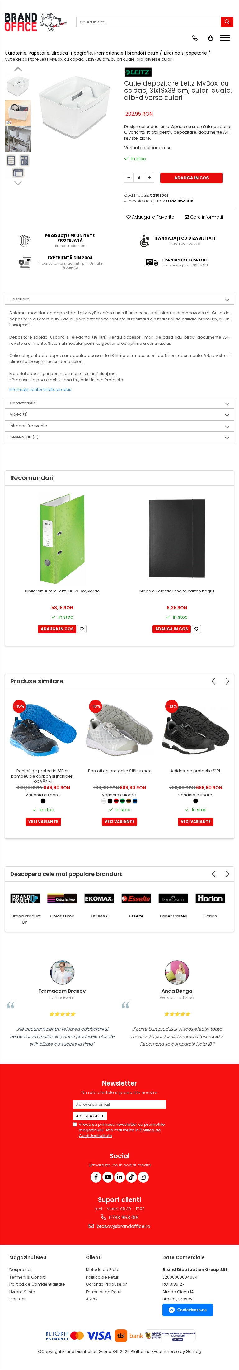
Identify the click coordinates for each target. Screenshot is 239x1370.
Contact (17, 1299)
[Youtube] (107, 1177)
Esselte (138, 916)
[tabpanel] (74, 107)
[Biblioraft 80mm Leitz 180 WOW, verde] (62, 539)
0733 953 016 (123, 1217)
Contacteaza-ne (192, 1310)
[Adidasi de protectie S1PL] (196, 730)
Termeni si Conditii (27, 1277)
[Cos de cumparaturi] (210, 38)
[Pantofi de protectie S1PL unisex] (119, 730)
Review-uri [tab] (24, 437)
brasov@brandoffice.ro (123, 1226)
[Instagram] (143, 1177)
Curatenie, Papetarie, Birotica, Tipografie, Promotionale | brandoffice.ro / (84, 53)
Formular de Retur (104, 1292)
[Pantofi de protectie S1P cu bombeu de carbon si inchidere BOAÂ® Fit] (43, 730)
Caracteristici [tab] (23, 403)
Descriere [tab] (20, 299)
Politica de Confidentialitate (37, 1284)
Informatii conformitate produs (40, 390)
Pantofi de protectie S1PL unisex (119, 771)
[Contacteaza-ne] (195, 38)
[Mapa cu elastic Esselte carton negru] (176, 539)
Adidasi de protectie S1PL (196, 771)
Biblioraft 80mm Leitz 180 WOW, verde (62, 591)
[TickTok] (131, 1177)
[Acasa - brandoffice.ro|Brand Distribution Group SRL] (36, 22)
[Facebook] (96, 1177)
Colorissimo (64, 916)
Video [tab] (19, 414)
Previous (18, 70)
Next (18, 182)
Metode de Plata (103, 1270)
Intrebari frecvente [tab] (28, 426)
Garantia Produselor (106, 1284)
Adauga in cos (191, 178)
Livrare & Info (22, 1292)
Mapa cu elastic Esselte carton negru (176, 591)
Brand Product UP (27, 919)
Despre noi (20, 1270)
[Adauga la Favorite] (82, 629)
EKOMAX (100, 916)
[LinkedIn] (119, 1177)
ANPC (91, 1299)
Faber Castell (175, 916)
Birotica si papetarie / (188, 53)
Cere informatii (206, 217)
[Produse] (225, 39)
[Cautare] (227, 22)
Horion (211, 916)
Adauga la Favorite (152, 217)
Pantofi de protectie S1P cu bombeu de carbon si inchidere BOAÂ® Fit (43, 776)
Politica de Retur (102, 1277)
